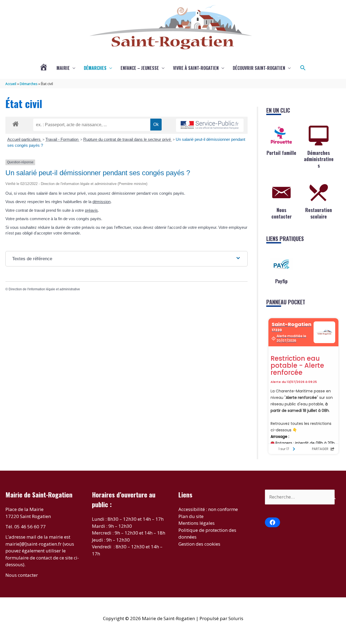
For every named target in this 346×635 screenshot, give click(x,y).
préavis (91, 210)
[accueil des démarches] (15, 123)
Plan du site (191, 516)
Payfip (281, 281)
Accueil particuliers (24, 139)
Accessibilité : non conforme (208, 509)
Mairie (63, 68)
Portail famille (281, 152)
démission (101, 201)
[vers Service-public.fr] (210, 125)
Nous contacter (281, 213)
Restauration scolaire (318, 213)
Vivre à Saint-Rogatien (196, 68)
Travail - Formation (62, 139)
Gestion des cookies (199, 544)
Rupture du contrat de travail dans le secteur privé (127, 139)
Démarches (95, 68)
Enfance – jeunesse (140, 68)
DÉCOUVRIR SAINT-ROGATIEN (259, 68)
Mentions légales (196, 523)
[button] (303, 67)
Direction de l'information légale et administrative (44, 289)
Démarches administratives (319, 159)
